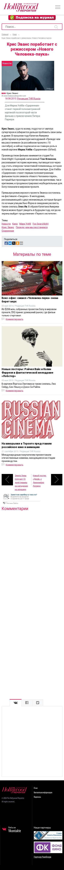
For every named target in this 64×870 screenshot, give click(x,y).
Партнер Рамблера (42, 857)
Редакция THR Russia (28, 98)
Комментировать (14, 319)
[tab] (15, 702)
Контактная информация (43, 792)
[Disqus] (32, 556)
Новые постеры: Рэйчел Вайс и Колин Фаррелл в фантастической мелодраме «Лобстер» (27, 373)
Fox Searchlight (41, 224)
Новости (6, 224)
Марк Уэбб (25, 224)
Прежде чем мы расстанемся (32, 227)
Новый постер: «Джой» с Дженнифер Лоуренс (39, 479)
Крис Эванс (8, 227)
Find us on (14, 829)
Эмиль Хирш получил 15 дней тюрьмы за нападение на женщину (21, 479)
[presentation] (15, 703)
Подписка (37, 797)
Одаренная (8, 230)
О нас (36, 788)
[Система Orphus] (21, 504)
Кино (15, 224)
